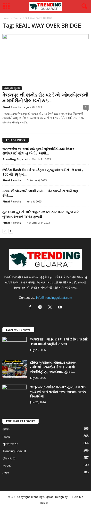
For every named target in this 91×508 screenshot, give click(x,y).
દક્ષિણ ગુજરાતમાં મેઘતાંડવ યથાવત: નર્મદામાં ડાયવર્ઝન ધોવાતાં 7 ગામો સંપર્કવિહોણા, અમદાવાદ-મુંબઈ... (53, 367)
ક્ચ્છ (5, 473)
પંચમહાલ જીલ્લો (12, 88)
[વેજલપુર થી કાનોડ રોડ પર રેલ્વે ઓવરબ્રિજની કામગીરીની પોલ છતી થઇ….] (45, 62)
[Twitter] (51, 307)
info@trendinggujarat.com (54, 297)
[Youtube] (60, 307)
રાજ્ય (6, 429)
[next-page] (10, 231)
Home (5, 18)
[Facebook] (31, 307)
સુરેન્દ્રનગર (10, 444)
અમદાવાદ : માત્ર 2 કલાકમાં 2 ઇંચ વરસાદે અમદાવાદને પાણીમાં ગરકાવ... (59, 341)
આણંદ (6, 466)
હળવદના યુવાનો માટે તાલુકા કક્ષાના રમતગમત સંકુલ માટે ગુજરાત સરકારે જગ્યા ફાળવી (40, 214)
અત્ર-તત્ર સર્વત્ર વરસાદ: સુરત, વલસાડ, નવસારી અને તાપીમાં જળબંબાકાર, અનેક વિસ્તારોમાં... (58, 391)
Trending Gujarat (15, 159)
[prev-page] (4, 231)
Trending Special (14, 451)
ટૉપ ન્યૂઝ (8, 458)
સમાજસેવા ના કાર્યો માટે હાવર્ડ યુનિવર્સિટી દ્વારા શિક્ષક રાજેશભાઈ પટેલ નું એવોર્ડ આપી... (38, 150)
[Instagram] (41, 307)
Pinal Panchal (12, 107)
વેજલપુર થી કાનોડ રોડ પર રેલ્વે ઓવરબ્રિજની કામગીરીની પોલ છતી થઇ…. (45, 98)
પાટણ (6, 436)
